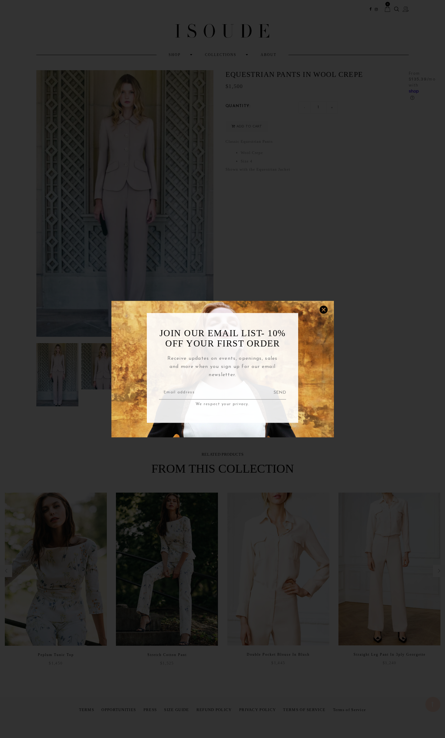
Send (280, 392)
